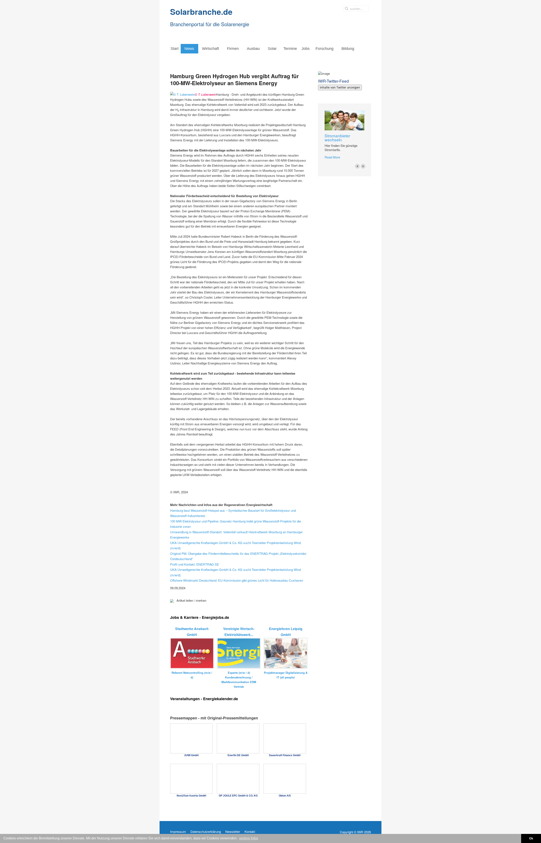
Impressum (178, 831)
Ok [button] (531, 838)
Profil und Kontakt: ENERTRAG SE (194, 564)
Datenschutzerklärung (205, 831)
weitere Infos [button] (248, 838)
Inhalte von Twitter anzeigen (340, 87)
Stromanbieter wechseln (337, 137)
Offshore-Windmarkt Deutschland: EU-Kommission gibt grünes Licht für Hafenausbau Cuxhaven (236, 580)
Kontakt (250, 831)
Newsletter (232, 831)
